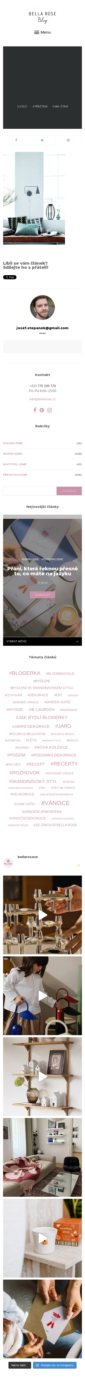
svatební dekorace (21, 788)
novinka (23, 747)
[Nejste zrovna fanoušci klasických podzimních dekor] (42, 1076)
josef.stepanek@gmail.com (42, 328)
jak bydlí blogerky (43, 717)
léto (32, 740)
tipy (43, 788)
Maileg (73, 740)
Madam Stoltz (52, 740)
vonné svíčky (25, 804)
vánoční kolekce (63, 818)
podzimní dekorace (54, 755)
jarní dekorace (32, 726)
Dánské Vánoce (26, 702)
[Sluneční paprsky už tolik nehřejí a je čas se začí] (42, 1238)
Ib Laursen (43, 709)
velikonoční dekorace (57, 794)
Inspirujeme (12, 453)
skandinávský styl (34, 781)
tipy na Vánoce (64, 788)
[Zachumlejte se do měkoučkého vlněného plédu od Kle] (42, 1157)
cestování (14, 695)
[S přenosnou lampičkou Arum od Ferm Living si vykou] (42, 995)
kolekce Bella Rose (28, 734)
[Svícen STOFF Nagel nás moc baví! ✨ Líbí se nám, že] (42, 915)
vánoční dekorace (28, 818)
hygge (16, 709)
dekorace (39, 695)
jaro (64, 726)
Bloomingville (61, 673)
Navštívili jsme (15, 464)
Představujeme (15, 474)
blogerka (26, 673)
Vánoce (57, 803)
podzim (17, 755)
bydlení (42, 681)
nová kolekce (52, 747)
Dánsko (74, 695)
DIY (59, 695)
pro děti (14, 764)
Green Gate (58, 702)
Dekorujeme (13, 443)
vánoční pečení (18, 825)
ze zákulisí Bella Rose (56, 825)
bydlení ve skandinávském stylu (42, 688)
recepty (65, 764)
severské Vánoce (60, 773)
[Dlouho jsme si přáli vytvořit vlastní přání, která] (42, 1319)
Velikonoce (23, 794)
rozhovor (26, 772)
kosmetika (13, 740)
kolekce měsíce (63, 734)
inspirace (69, 710)
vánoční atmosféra (42, 812)
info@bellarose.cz (42, 399)
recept (37, 764)
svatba (69, 781)
